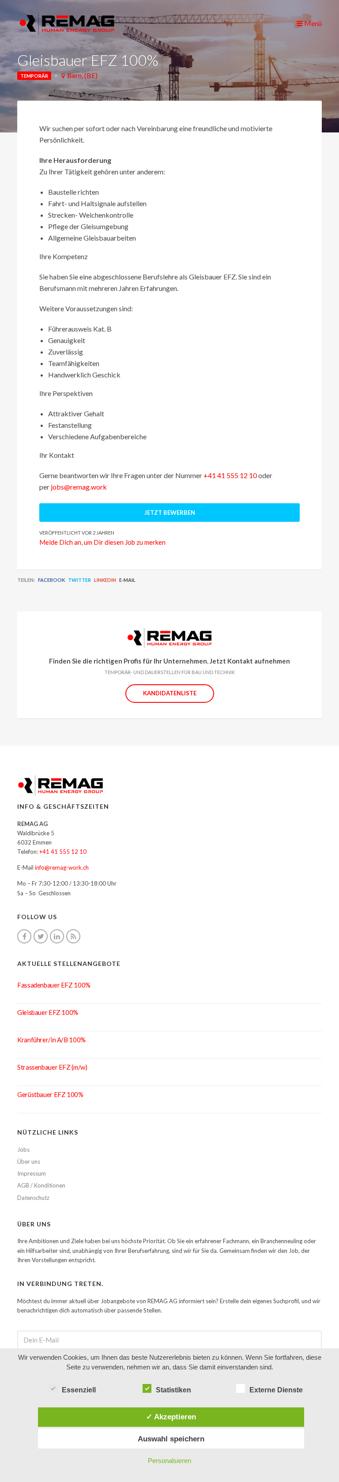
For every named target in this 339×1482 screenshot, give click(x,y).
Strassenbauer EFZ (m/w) (52, 1067)
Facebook (51, 580)
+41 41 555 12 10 (230, 475)
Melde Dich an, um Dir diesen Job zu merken (102, 542)
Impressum (31, 1173)
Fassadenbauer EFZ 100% (53, 985)
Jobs (23, 1149)
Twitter (79, 580)
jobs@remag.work (79, 487)
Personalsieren (169, 1460)
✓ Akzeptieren (171, 1417)
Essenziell (79, 1390)
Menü (312, 23)
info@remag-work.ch (62, 867)
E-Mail (127, 580)
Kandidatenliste (169, 693)
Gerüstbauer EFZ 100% (50, 1094)
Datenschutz (33, 1197)
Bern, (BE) (82, 75)
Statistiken (173, 1390)
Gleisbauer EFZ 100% (47, 1012)
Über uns (28, 1161)
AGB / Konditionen (41, 1185)
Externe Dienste (276, 1390)
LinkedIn (105, 580)
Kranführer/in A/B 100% (51, 1040)
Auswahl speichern (171, 1439)
